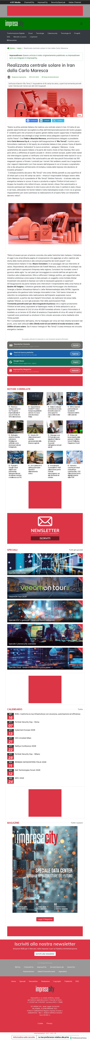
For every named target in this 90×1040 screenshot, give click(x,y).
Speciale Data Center (17, 573)
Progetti (77, 33)
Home (12, 48)
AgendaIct (63, 971)
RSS (77, 981)
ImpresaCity (43, 2)
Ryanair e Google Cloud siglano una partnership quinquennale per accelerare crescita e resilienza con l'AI (15, 471)
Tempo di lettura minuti (51, 77)
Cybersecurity (52, 33)
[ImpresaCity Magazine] (45, 869)
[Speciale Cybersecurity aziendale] (45, 635)
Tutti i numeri (77, 823)
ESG (8, 37)
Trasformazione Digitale (16, 33)
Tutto (80, 709)
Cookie (40, 1023)
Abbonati (75, 370)
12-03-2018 (35, 77)
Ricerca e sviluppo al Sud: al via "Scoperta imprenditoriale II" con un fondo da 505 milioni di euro (15, 412)
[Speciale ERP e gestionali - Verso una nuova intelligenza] (45, 611)
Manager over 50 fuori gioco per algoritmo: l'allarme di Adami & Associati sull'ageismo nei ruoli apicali (54, 441)
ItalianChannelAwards (46, 971)
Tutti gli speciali (76, 550)
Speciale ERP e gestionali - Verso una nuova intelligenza (32, 620)
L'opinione (33, 37)
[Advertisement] (47, 931)
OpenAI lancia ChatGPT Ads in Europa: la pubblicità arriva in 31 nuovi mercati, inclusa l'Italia (34, 412)
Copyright (57, 981)
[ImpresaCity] (14, 23)
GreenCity (71, 967)
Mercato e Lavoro (20, 37)
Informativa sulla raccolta (24, 1037)
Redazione (45, 981)
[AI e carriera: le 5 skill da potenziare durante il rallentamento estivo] (35, 457)
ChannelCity (29, 2)
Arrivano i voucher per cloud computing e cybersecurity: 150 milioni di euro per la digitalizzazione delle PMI (74, 471)
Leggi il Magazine (45, 919)
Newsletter (13, 40)
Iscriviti (75, 345)
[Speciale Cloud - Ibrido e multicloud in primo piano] (45, 659)
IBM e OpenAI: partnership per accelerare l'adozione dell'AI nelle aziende (74, 411)
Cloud (30, 33)
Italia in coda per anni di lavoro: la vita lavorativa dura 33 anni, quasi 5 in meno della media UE (54, 412)
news (19, 48)
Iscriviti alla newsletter (45, 954)
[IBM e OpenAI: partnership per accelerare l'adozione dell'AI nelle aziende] (74, 398)
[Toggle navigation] (81, 23)
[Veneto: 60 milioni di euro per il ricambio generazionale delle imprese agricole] (35, 427)
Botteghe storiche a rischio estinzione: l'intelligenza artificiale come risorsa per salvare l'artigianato (15, 441)
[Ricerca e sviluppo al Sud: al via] (15, 398)
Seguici (75, 362)
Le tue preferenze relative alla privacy (54, 1037)
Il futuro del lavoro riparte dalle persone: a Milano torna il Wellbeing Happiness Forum (74, 439)
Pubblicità (68, 981)
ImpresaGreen (28, 971)
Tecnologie (40, 33)
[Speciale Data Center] (45, 564)
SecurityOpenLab (58, 2)
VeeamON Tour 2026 (18, 596)
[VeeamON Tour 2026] (45, 588)
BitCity (17, 967)
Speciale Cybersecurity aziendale (22, 643)
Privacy (49, 1023)
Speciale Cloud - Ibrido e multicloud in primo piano (29, 667)
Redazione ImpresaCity (19, 77)
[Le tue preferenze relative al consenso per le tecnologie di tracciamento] (78, 1038)
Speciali (22, 981)
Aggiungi (75, 354)
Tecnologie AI (66, 33)
